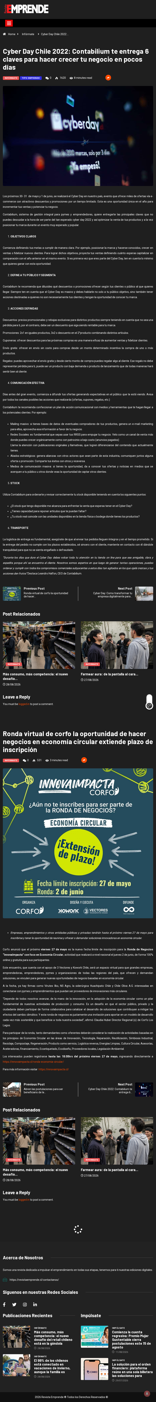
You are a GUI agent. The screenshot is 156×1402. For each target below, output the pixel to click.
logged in (24, 704)
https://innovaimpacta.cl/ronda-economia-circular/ (33, 1061)
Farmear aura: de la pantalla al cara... (32, 674)
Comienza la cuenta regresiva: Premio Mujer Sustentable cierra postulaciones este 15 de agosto (131, 1339)
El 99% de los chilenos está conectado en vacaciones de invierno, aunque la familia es (52, 1366)
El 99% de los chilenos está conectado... (113, 674)
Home (11, 34)
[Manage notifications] (147, 1394)
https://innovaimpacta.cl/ (54, 1069)
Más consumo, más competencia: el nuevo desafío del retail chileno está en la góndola (53, 1337)
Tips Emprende (31, 78)
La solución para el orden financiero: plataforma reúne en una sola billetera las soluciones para (132, 1370)
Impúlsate (118, 1328)
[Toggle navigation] (9, 23)
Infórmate (28, 34)
